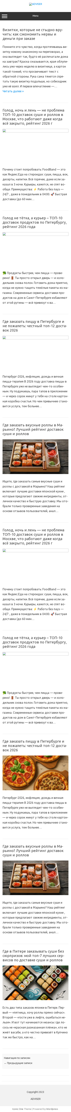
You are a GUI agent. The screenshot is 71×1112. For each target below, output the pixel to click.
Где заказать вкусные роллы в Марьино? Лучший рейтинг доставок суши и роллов (33, 429)
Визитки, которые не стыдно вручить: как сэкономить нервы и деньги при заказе (33, 34)
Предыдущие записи (18, 1063)
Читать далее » (13, 91)
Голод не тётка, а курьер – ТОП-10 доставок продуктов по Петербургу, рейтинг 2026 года (35, 222)
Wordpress (52, 1109)
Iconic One (17, 1109)
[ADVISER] (35, 4)
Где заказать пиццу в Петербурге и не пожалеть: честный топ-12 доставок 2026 (35, 325)
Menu (35, 15)
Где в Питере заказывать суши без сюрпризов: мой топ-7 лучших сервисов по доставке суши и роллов (33, 955)
